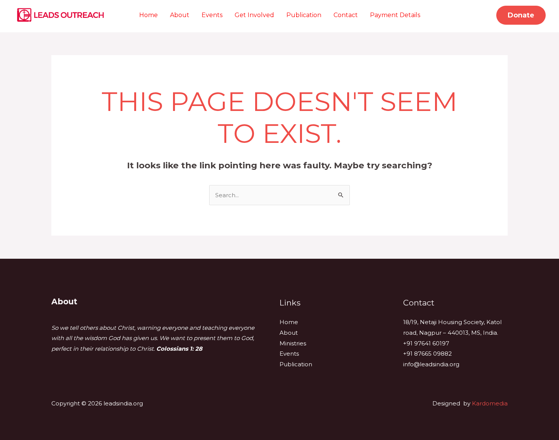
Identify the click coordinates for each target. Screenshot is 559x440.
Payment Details (395, 15)
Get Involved (254, 15)
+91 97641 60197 (426, 343)
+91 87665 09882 (427, 353)
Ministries (293, 343)
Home (148, 15)
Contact (345, 15)
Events (212, 15)
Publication (303, 15)
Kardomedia (490, 403)
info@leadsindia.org (431, 364)
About (179, 15)
